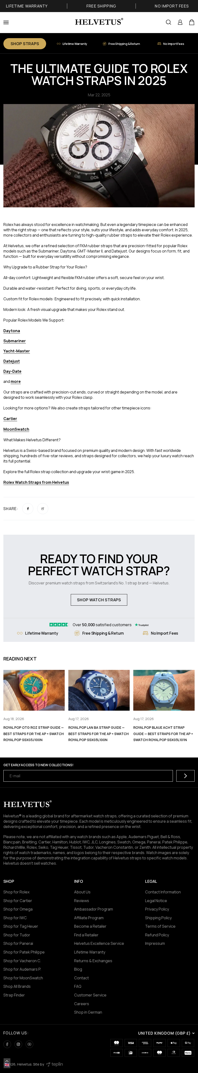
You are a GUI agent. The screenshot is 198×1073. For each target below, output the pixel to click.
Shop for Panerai (18, 943)
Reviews (81, 900)
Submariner (14, 341)
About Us (82, 892)
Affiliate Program (89, 917)
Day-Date (12, 371)
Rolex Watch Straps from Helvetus (36, 482)
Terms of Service (160, 926)
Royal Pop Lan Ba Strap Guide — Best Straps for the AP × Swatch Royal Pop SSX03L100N (98, 733)
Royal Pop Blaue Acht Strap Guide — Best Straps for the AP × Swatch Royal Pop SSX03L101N (163, 733)
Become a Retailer (90, 926)
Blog (78, 969)
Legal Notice (156, 900)
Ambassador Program (93, 909)
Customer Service (90, 995)
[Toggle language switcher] (7, 1061)
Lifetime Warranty (89, 952)
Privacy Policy (157, 909)
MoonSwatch (16, 429)
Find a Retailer (86, 935)
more (16, 381)
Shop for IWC (15, 917)
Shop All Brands (17, 986)
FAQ (77, 986)
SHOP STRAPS (25, 43)
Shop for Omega (18, 909)
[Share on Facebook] (27, 508)
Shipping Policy (158, 917)
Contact (81, 978)
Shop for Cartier (17, 900)
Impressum (155, 943)
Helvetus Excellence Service (99, 943)
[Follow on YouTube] (29, 1044)
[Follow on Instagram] (18, 1044)
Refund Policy (157, 935)
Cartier (10, 418)
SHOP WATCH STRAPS (99, 600)
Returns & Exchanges (93, 960)
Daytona (11, 330)
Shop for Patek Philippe (24, 952)
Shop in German (88, 1012)
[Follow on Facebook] (7, 1044)
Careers (81, 1003)
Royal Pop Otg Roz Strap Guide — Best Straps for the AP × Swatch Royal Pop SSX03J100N (33, 733)
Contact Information (163, 892)
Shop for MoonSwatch (23, 978)
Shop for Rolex (16, 892)
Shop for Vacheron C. (22, 960)
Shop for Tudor (16, 935)
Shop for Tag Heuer (20, 926)
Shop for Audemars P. (22, 969)
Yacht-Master (16, 351)
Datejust (11, 361)
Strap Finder (14, 995)
